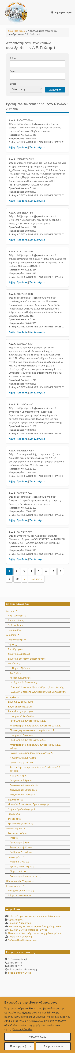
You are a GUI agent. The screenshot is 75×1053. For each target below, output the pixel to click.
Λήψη (12, 147)
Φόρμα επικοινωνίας (19, 895)
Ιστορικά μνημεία (19, 861)
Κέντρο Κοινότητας (20, 677)
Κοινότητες (14, 663)
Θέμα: (13, 71)
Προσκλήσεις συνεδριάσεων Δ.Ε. (28, 739)
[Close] (71, 1000)
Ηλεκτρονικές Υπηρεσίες (20, 881)
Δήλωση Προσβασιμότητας (22, 940)
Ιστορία (14, 837)
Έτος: (13, 84)
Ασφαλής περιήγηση (20, 936)
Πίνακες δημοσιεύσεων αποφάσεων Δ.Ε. (32, 752)
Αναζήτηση (55, 89)
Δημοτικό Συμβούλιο (19, 653)
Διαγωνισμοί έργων (21, 780)
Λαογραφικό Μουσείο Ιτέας (25, 876)
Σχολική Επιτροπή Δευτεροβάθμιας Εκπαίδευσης (38, 691)
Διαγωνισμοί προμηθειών (24, 785)
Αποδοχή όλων (37, 1037)
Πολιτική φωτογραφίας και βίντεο (28, 929)
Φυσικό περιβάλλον (21, 847)
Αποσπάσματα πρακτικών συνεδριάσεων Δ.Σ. (35, 725)
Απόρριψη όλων (53, 1046)
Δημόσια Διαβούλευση (20, 701)
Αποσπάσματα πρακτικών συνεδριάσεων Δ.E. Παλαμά (35, 746)
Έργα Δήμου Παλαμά (20, 706)
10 (17, 579)
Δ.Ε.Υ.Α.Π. (15, 672)
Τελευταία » (36, 579)
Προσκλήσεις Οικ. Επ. (22, 762)
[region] (37, 1025)
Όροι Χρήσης (15, 919)
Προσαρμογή (18, 1046)
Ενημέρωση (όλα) (17, 615)
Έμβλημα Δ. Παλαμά (21, 852)
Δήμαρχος (13, 644)
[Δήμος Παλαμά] (16, 13)
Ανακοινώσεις (16, 620)
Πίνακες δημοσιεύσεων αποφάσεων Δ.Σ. (32, 730)
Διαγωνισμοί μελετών (22, 794)
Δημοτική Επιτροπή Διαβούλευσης (27, 658)
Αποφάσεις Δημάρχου (20, 711)
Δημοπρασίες (15, 799)
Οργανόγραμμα (17, 639)
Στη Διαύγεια (37, 147)
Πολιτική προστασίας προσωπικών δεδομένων (34, 916)
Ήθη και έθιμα (18, 871)
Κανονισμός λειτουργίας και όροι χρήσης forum (35, 926)
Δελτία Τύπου (15, 625)
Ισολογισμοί (14, 813)
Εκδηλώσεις (14, 630)
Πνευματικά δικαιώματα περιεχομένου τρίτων (34, 933)
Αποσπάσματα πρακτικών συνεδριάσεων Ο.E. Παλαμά (35, 768)
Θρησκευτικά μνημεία (22, 866)
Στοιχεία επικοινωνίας (21, 890)
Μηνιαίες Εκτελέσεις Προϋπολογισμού (29, 804)
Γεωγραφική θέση (20, 842)
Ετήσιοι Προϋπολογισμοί (21, 809)
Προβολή (22, 147)
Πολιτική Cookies (22, 1029)
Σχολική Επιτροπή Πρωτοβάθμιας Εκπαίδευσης (37, 687)
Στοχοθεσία (14, 818)
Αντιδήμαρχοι (15, 649)
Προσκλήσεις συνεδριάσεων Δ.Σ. (28, 720)
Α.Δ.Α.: (13, 58)
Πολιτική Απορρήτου (20, 922)
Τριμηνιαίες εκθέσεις (20, 823)
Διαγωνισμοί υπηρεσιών (23, 789)
